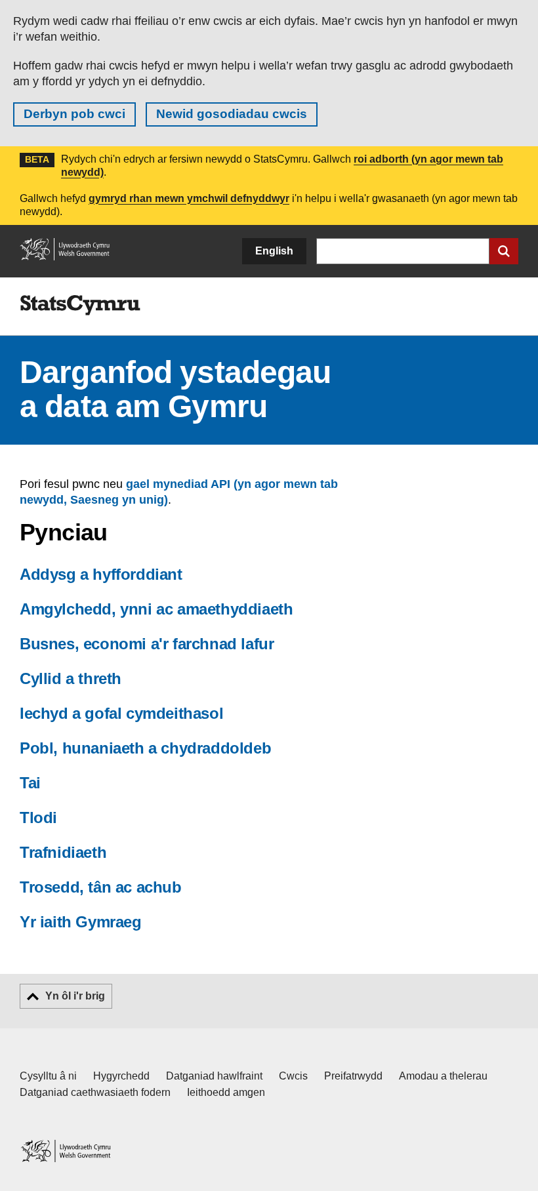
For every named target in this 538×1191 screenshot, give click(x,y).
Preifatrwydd (353, 1075)
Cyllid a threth (70, 678)
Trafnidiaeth (63, 852)
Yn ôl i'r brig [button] (75, 995)
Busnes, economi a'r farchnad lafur (147, 644)
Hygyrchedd (121, 1075)
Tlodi (38, 817)
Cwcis (293, 1075)
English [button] (274, 250)
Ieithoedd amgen (226, 1092)
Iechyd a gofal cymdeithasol (121, 713)
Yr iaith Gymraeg (81, 922)
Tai (30, 783)
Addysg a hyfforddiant (101, 574)
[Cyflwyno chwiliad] (503, 251)
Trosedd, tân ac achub (101, 887)
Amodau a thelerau (443, 1075)
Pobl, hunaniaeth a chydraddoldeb (145, 748)
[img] (80, 305)
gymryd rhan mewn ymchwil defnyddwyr (189, 198)
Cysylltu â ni (48, 1075)
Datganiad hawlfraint (214, 1075)
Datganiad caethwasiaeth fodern (95, 1092)
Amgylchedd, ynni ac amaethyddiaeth (156, 609)
